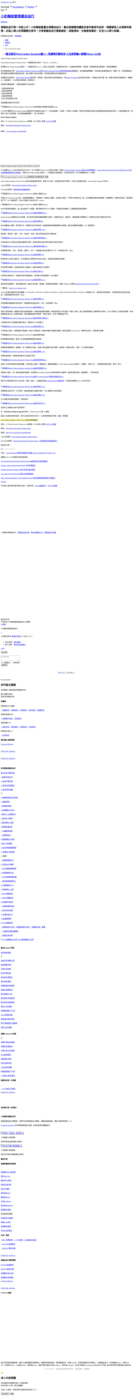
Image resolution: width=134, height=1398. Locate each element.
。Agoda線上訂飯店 (8, 1089)
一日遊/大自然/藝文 (8, 1076)
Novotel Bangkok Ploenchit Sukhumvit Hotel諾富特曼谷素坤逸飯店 (24, 461)
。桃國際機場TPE (7, 860)
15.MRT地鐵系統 (7, 898)
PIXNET (51, 1369)
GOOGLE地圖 (50, 121)
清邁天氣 (11, 773)
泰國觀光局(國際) (7, 1277)
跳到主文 (4, 22)
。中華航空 (22, 710)
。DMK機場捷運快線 (9, 877)
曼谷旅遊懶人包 (37, 532)
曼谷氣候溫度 (6, 953)
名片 (6, 45)
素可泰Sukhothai (7, 1205)
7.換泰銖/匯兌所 (7, 827)
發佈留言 (4, 665)
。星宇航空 (31, 710)
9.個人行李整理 (6, 843)
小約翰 (3, 624)
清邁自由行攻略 (50, 532)
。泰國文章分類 (7, 935)
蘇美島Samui (5, 1197)
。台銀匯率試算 (7, 831)
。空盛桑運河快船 (7, 906)
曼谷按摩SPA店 (6, 994)
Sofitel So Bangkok (72, 78)
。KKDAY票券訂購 (8, 1248)
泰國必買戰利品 (7, 990)
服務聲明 (87, 1369)
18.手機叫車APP (7, 914)
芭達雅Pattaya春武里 (8, 1172)
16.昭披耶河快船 (7, 902)
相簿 (6, 40)
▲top (3, 648)
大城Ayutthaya (6, 1201)
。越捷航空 (40, 710)
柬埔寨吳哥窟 (6, 1226)
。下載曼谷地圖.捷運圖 (9, 931)
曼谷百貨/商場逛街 (8, 1002)
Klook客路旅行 (40, 486)
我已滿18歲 (5, 1394)
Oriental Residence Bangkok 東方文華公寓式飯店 (18, 470)
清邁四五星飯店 (7, 1046)
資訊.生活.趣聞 (6, 1027)
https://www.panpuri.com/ (17, 288)
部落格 (7, 43)
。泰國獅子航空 (7, 718)
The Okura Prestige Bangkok (72, 170)
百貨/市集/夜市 (6, 1063)
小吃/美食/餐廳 (6, 1067)
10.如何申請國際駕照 (8, 848)
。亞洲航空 (17, 718)
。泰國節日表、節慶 (37, 927)
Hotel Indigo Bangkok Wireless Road (28, 71)
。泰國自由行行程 (7, 927)
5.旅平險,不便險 (7, 818)
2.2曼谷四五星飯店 (8, 785)
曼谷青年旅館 (6, 981)
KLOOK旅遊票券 (7, 1265)
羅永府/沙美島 (6, 1180)
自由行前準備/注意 (8, 960)
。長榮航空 (14, 710)
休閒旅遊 (18, 36)
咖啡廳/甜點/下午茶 (8, 1011)
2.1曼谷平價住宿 (7, 781)
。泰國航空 (5, 710)
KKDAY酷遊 (52, 486)
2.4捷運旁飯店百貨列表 (9, 797)
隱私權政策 (78, 1369)
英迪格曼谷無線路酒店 (21, 189)
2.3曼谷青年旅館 (7, 790)
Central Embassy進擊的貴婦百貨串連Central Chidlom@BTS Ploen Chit (30, 453)
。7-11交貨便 (18, 1240)
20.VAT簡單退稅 (7, 923)
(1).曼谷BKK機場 (7, 864)
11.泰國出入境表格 (8, 852)
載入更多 (4, 652)
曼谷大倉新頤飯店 (89, 170)
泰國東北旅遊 (6, 1210)
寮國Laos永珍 (6, 1222)
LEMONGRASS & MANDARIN (86, 284)
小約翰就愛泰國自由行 (17, 16)
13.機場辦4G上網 (7, 889)
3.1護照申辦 (5, 802)
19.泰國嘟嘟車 (6, 919)
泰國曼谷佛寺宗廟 (7, 1019)
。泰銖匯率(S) (6, 835)
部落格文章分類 (23, 532)
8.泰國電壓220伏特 (8, 839)
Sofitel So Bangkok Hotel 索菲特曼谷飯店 (57, 71)
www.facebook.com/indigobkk (16, 131)
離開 (12, 1394)
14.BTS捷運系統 (7, 894)
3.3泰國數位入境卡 (8, 810)
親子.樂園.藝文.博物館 (9, 1023)
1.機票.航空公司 (7, 777)
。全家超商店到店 (30, 1240)
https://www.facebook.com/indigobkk (18, 432)
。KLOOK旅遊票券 (8, 1244)
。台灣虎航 (5, 735)
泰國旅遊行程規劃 (7, 986)
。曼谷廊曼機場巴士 (8, 881)
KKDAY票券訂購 (7, 1269)
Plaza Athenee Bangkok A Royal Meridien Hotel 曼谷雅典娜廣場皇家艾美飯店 (28, 478)
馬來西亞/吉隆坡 (7, 1218)
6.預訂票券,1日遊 (7, 823)
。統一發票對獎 (7, 1240)
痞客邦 (14, 636)
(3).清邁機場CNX (7, 885)
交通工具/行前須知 (8, 1050)
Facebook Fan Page (7, 1125)
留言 (19, 636)
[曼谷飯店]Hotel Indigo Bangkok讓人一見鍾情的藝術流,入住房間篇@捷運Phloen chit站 (53, 54)
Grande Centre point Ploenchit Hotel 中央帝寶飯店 (18, 465)
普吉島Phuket (5, 1193)
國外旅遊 (17, 642)
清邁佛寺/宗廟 (6, 1059)
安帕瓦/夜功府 (6, 1185)
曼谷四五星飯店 (20, 645)
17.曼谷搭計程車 (7, 910)
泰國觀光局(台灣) (7, 1273)
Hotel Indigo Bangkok (23, 78)
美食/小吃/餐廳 (6, 1006)
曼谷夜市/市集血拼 (8, 998)
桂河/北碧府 (5, 1189)
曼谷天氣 (4, 773)
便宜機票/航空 (6, 965)
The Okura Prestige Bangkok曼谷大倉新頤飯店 (17, 474)
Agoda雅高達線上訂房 (25, 939)
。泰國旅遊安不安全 (22, 927)
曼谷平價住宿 (6, 973)
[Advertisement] (67, 148)
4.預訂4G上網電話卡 (8, 814)
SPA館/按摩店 (6, 1055)
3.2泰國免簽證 (6, 806)
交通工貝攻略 (6, 969)
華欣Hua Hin (5, 1176)
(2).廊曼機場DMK (7, 873)
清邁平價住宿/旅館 (8, 1042)
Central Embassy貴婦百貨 (55, 381)
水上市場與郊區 (7, 1015)
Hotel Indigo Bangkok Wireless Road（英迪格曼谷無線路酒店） (35, 441)
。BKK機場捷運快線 (8, 868)
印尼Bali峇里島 (6, 1230)
